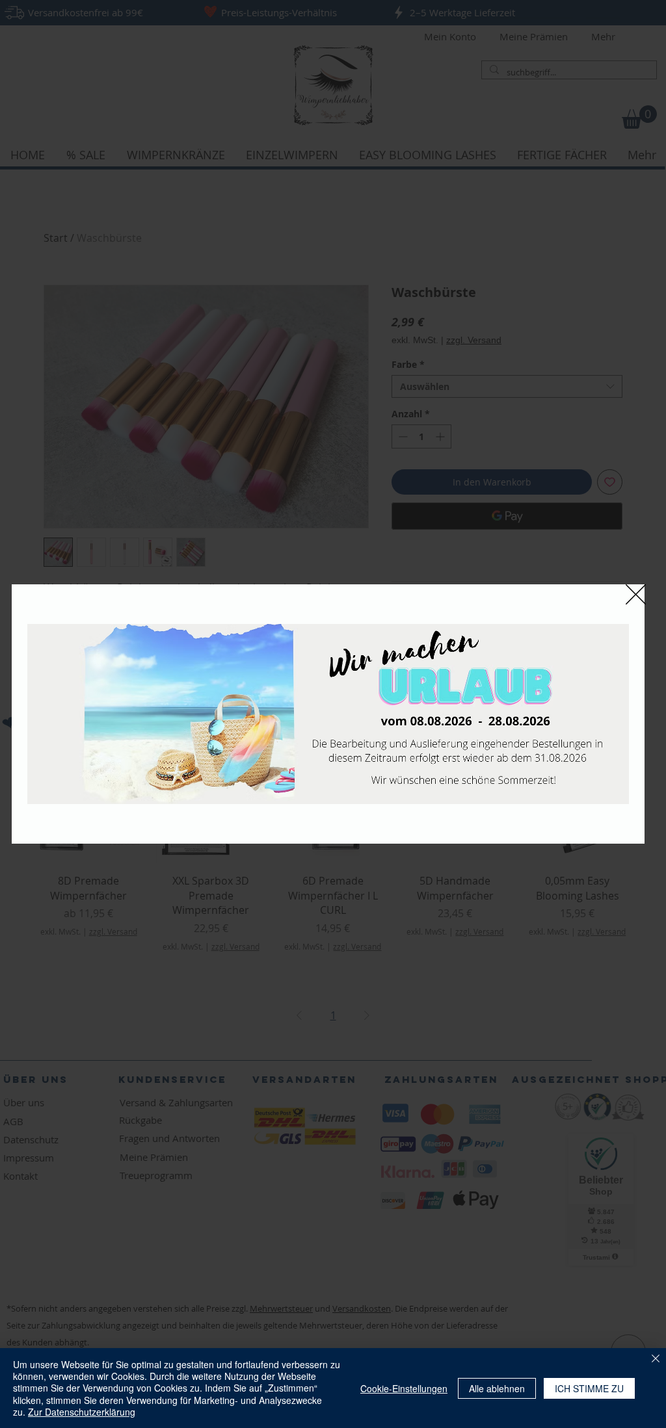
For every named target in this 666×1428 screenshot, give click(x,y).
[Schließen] (655, 1359)
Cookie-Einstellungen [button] (403, 1388)
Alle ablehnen (497, 1388)
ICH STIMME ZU (589, 1388)
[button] (636, 594)
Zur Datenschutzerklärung (81, 1411)
